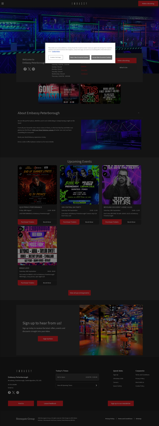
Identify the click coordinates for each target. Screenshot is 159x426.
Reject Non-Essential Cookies (79, 57)
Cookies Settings (55, 57)
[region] (80, 53)
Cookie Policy (56, 51)
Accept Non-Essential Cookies (101, 57)
